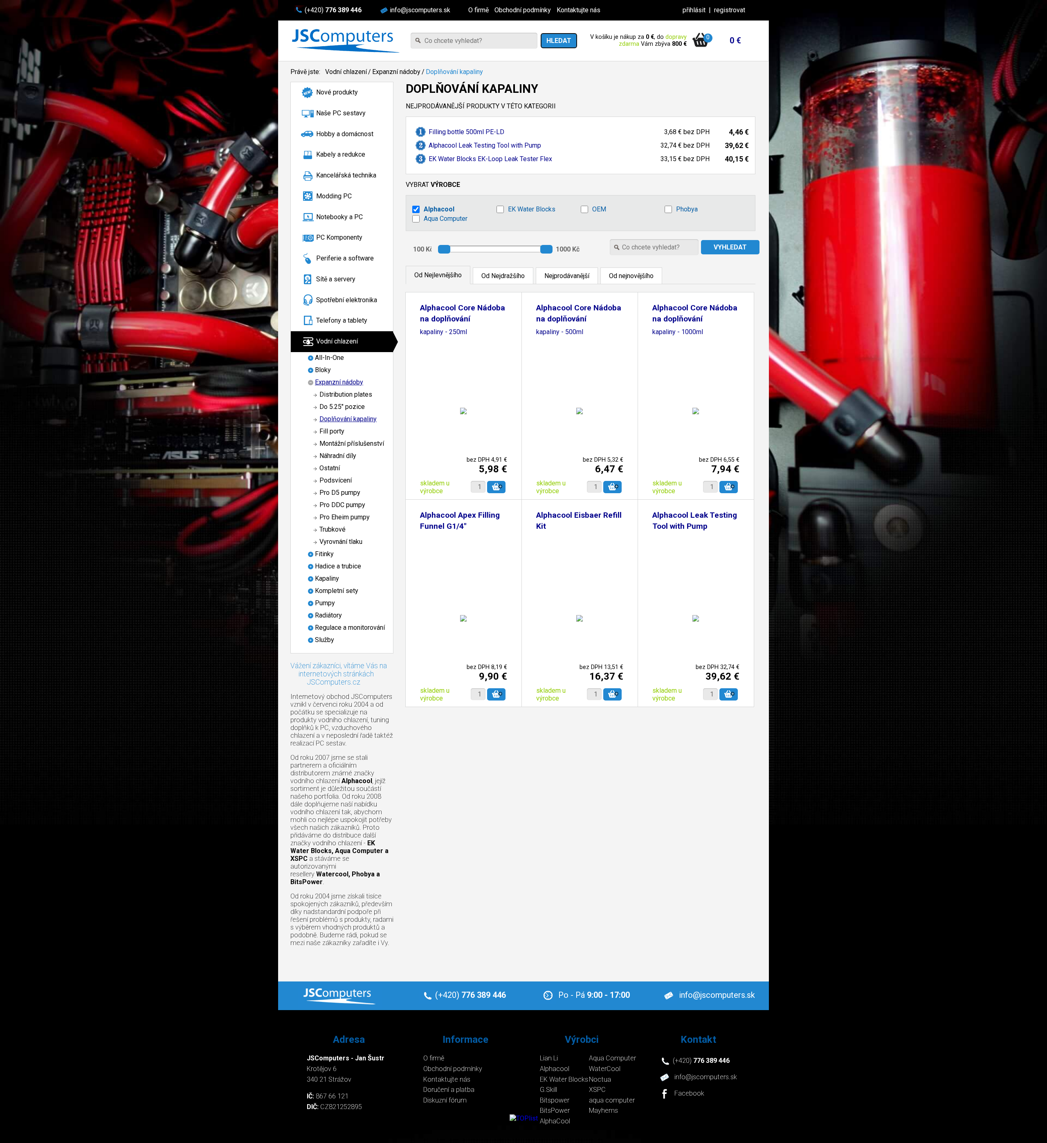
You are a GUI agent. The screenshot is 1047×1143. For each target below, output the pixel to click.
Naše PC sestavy (341, 113)
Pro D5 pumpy (339, 492)
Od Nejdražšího (503, 276)
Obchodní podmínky (522, 10)
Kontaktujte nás (578, 10)
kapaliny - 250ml (443, 332)
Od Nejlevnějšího (438, 275)
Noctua (600, 1079)
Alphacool (439, 209)
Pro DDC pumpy (342, 505)
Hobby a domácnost (344, 134)
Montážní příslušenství (351, 443)
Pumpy (325, 603)
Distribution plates (345, 394)
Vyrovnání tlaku (340, 542)
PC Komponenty (339, 237)
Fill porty (331, 431)
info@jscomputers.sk (420, 10)
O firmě (478, 10)
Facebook (689, 1094)
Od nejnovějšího (631, 276)
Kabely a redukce (340, 154)
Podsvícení (335, 480)
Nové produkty (337, 92)
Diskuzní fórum (445, 1100)
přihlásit (694, 10)
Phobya (687, 209)
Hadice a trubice (338, 566)
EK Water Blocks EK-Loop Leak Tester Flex (490, 159)
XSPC (597, 1090)
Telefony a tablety (341, 320)
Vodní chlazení (346, 72)
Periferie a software (345, 258)
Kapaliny (327, 578)
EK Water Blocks (531, 209)
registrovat (729, 10)
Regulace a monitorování (350, 627)
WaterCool (604, 1069)
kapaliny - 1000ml (677, 332)
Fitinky (324, 554)
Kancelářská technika (346, 175)
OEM (599, 209)
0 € (735, 40)
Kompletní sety (336, 591)
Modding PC (334, 196)
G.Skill (548, 1090)
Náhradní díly (337, 456)
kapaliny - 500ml (559, 332)
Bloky (323, 370)
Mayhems (603, 1110)
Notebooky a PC (339, 217)
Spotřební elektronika (346, 300)
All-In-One (329, 358)
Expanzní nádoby (396, 72)
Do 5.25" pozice (342, 407)
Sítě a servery (335, 279)
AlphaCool (555, 1121)
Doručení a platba (448, 1090)
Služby (324, 640)
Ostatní (329, 468)
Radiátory (328, 615)
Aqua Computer (445, 218)
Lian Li (549, 1058)
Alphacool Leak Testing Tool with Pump (485, 145)
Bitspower (554, 1100)
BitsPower (555, 1110)
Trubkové (332, 529)
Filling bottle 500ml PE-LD (466, 132)
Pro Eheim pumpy (344, 517)
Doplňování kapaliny (454, 72)
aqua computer (612, 1100)
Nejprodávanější (566, 276)
